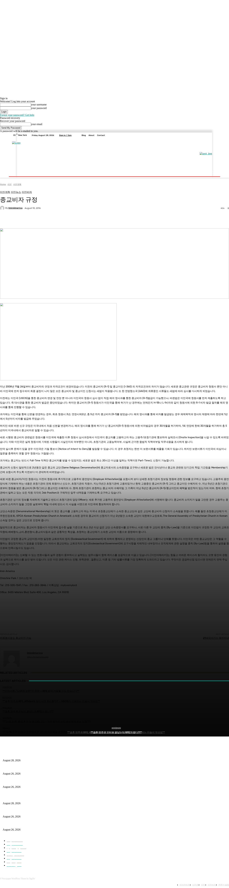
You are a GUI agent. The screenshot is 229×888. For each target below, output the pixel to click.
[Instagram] (202, 135)
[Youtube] (214, 135)
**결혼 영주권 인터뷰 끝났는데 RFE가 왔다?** (116, 732)
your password (39, 108)
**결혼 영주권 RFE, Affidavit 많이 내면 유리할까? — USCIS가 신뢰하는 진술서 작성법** (49, 768)
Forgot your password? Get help (17, 114)
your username (39, 104)
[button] (212, 172)
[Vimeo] (210, 135)
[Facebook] (198, 135)
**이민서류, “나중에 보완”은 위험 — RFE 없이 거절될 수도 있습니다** (40, 755)
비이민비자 (116, 728)
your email (36, 124)
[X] (206, 135)
